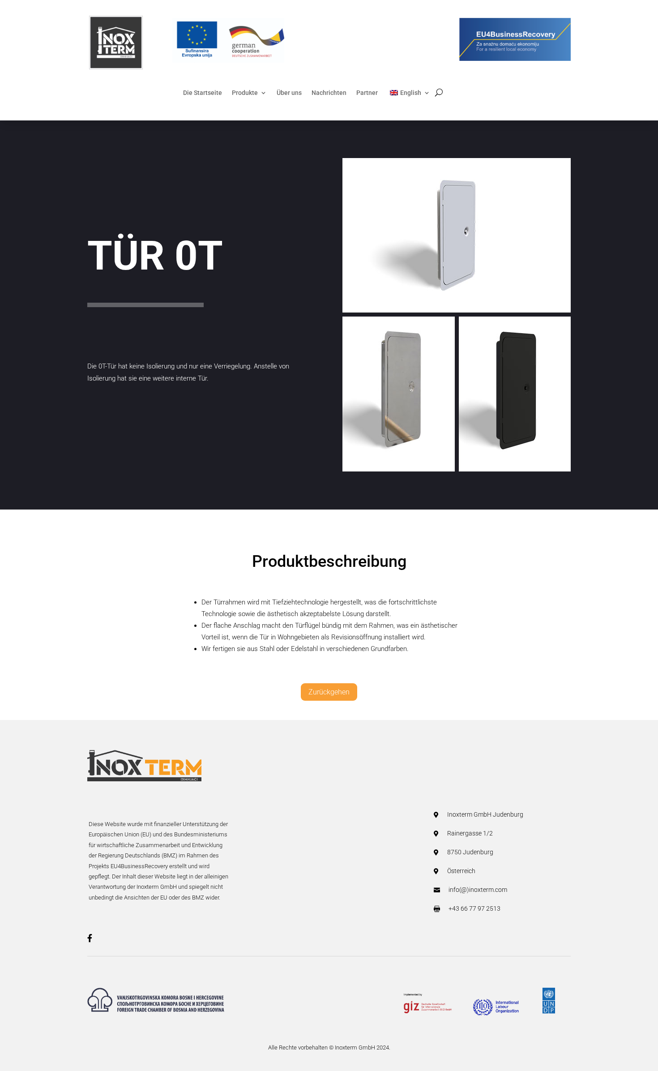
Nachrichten (329, 93)
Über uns (289, 93)
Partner (367, 93)
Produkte (245, 93)
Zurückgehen (329, 692)
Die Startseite (202, 93)
